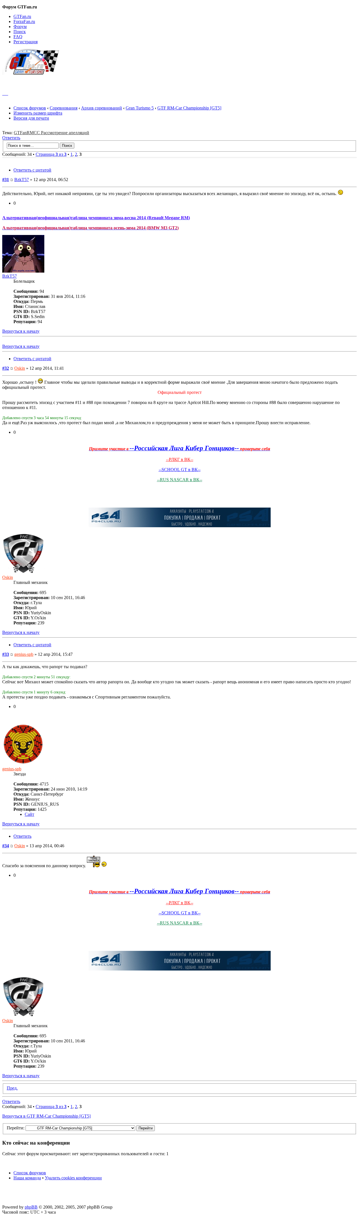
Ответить (11, 137)
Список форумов (29, 108)
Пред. (12, 1088)
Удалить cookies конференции (73, 1177)
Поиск (19, 31)
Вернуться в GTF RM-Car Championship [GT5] (46, 1116)
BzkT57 (21, 179)
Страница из (51, 154)
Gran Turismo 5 (140, 108)
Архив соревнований (101, 108)
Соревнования (63, 108)
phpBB (31, 1207)
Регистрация (25, 41)
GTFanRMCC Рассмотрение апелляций (51, 132)
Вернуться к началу (21, 331)
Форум (20, 26)
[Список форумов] (33, 73)
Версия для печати (31, 118)
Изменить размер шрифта (37, 113)
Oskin (19, 368)
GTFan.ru (22, 16)
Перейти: (15, 1127)
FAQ (17, 36)
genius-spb (23, 654)
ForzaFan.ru (24, 21)
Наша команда (27, 1177)
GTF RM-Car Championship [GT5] (189, 108)
